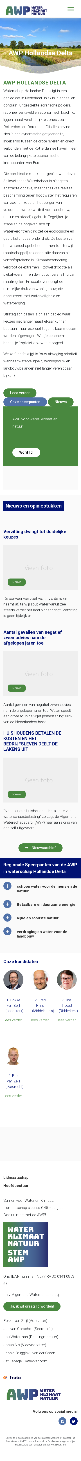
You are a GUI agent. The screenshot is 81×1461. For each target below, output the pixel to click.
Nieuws (61, 402)
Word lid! (26, 452)
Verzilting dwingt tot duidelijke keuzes (34, 534)
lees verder (13, 1020)
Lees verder (20, 393)
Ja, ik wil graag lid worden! (32, 1306)
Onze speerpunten (25, 402)
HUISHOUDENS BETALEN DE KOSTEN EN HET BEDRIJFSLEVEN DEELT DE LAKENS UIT (32, 741)
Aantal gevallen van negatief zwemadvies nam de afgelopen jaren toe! (32, 638)
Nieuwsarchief (44, 848)
